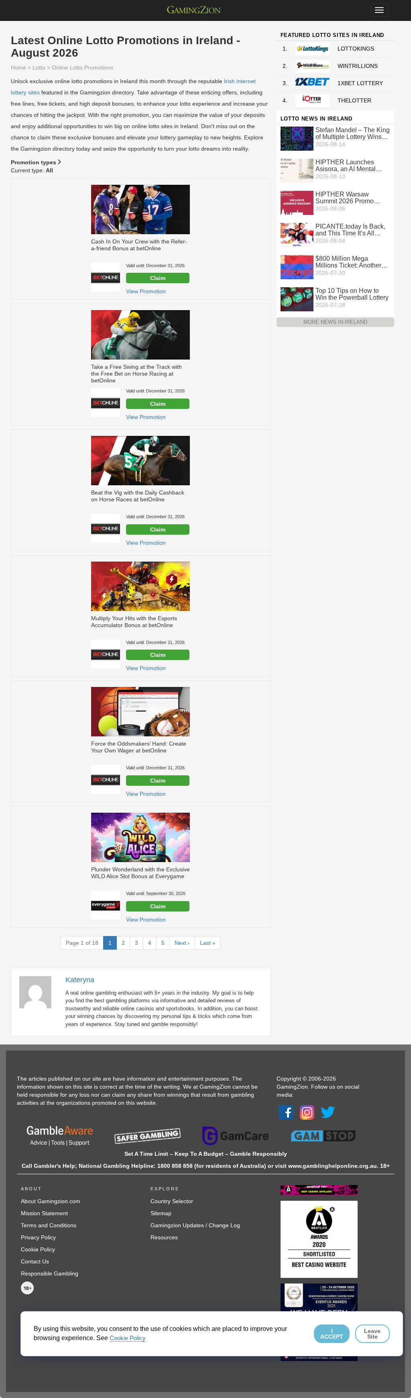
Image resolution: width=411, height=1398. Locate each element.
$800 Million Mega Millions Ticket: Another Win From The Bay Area (349, 262)
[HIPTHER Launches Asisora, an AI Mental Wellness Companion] (297, 170)
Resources (164, 1237)
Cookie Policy (38, 1249)
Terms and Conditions (48, 1225)
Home (18, 67)
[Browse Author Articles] (39, 992)
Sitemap (161, 1213)
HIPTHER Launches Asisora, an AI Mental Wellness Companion (346, 165)
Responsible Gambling (49, 1273)
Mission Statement (44, 1213)
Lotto (39, 67)
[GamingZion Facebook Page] (286, 1112)
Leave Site (372, 1334)
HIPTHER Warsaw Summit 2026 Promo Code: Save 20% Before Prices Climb (349, 197)
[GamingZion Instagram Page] (307, 1112)
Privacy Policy (38, 1237)
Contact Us (35, 1261)
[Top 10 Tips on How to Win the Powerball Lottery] (297, 298)
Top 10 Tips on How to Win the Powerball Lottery (352, 294)
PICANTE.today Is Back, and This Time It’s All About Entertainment (350, 230)
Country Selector (172, 1201)
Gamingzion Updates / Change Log (195, 1225)
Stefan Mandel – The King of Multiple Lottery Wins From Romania (352, 133)
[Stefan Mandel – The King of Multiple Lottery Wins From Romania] (297, 138)
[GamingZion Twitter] (328, 1112)
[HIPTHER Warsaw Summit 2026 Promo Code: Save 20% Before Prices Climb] (297, 202)
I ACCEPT (331, 1334)
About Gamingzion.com (50, 1201)
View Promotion (146, 291)
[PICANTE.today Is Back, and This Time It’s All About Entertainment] (297, 234)
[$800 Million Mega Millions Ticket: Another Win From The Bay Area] (297, 266)
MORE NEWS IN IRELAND (335, 322)
